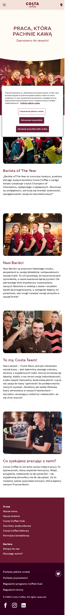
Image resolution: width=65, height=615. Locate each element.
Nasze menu (10, 511)
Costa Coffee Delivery (16, 530)
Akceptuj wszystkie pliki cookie (32, 129)
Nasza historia (11, 516)
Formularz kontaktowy (16, 535)
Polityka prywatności (15, 577)
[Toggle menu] (4, 4)
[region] (32, 111)
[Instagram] (14, 605)
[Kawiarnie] (61, 5)
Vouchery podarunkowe (17, 525)
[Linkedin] (23, 605)
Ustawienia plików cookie (32, 111)
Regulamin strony (13, 589)
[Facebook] (5, 605)
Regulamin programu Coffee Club (22, 583)
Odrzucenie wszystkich (31, 120)
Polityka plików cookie (16, 571)
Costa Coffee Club (14, 521)
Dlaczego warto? (13, 553)
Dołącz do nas (11, 548)
